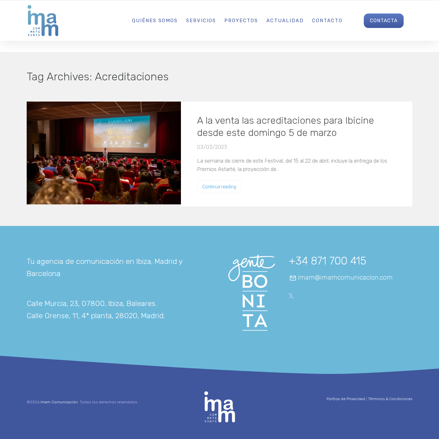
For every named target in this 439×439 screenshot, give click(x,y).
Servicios (201, 20)
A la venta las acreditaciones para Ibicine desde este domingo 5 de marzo (285, 127)
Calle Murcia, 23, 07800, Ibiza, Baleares (91, 303)
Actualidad (285, 20)
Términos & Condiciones (390, 399)
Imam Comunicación (59, 402)
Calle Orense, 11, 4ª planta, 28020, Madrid (95, 315)
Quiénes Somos (155, 20)
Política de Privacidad (346, 399)
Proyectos (241, 20)
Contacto (327, 20)
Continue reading (219, 186)
